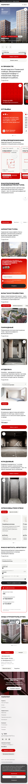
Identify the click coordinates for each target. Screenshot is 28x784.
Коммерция (4, 719)
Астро (2, 705)
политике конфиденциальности (17, 770)
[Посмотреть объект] (10, 162)
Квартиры (3, 712)
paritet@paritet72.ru (8, 736)
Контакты (3, 727)
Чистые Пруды (4, 702)
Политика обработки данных (7, 762)
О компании (4, 725)
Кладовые (3, 715)
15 (12, 576)
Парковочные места (6, 717)
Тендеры (3, 729)
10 (11, 576)
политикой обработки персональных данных (12, 281)
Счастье (3, 707)
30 (17, 576)
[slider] (2, 53)
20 (14, 576)
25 (16, 576)
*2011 (2, 665)
